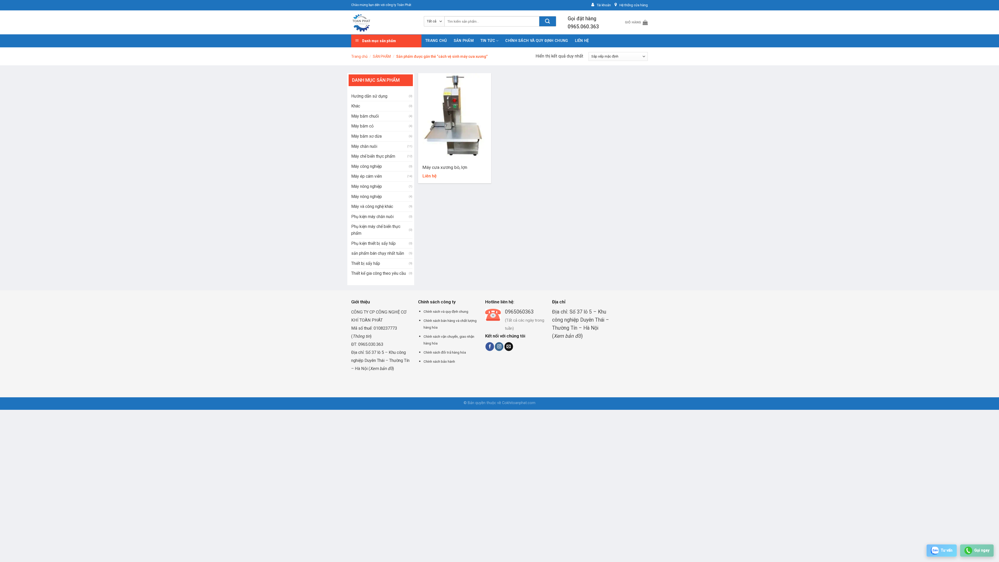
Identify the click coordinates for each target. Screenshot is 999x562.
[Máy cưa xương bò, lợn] (454, 117)
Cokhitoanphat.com (518, 403)
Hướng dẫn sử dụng (369, 96)
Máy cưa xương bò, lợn (444, 167)
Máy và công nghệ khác (372, 206)
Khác (355, 106)
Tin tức (488, 41)
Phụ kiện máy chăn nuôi (372, 216)
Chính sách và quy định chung (536, 41)
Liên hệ (582, 41)
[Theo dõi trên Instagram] (499, 346)
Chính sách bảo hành (439, 361)
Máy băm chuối (365, 116)
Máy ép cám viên (366, 176)
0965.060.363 (583, 27)
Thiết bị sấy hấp (365, 263)
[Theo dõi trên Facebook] (489, 346)
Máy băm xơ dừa (366, 136)
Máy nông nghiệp (366, 186)
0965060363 (519, 312)
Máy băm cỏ (362, 126)
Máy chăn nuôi (364, 146)
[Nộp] (547, 21)
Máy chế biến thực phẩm (373, 156)
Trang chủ (436, 41)
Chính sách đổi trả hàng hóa (445, 352)
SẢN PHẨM (464, 41)
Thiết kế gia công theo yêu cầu (378, 273)
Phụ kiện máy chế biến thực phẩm (375, 230)
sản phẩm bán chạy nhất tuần (377, 253)
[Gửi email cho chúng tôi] (508, 346)
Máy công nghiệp (366, 166)
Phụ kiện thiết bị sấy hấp (373, 243)
